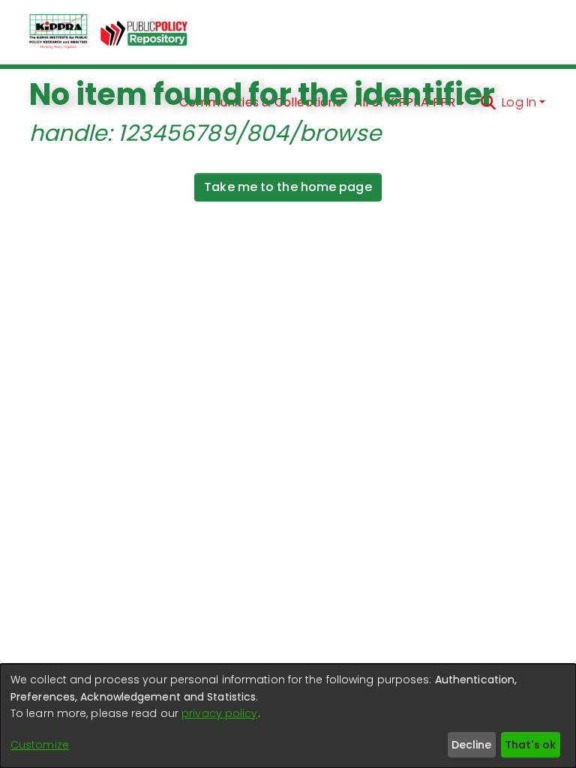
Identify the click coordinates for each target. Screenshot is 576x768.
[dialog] (288, 716)
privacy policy (219, 713)
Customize (39, 744)
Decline (471, 744)
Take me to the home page (287, 187)
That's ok (530, 744)
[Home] (58, 32)
